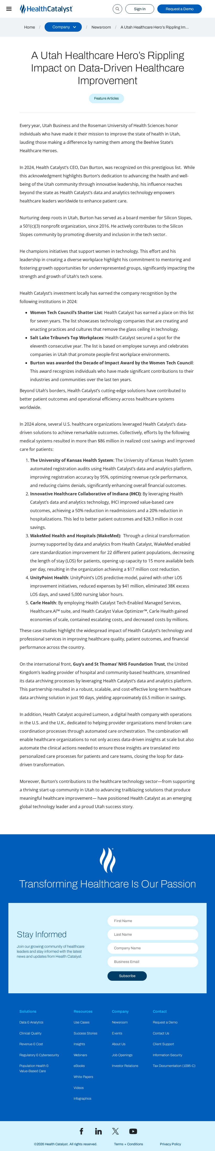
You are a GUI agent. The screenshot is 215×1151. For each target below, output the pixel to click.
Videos (79, 1088)
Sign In (140, 9)
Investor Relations (125, 1066)
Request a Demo (180, 9)
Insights (79, 1044)
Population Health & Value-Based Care (34, 1068)
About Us (118, 1044)
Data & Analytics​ (31, 1022)
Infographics (82, 1098)
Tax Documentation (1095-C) (174, 1066)
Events (117, 1033)
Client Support (163, 1044)
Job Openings (122, 1055)
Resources (83, 1011)
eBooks (79, 1066)
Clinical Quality (30, 1033)
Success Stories (85, 1033)
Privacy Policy (170, 1144)
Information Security (167, 1055)
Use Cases (81, 1022)
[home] (52, 9)
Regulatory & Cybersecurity (39, 1055)
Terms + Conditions (128, 1144)
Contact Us (161, 1033)
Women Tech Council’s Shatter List (66, 312)
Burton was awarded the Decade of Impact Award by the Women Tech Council (111, 363)
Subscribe (127, 976)
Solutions (27, 1011)
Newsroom (101, 27)
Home (29, 27)
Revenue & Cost (31, 1044)
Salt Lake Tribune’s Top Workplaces (66, 338)
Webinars (80, 1055)
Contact (160, 1011)
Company (120, 1011)
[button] (9, 9)
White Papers (83, 1077)
